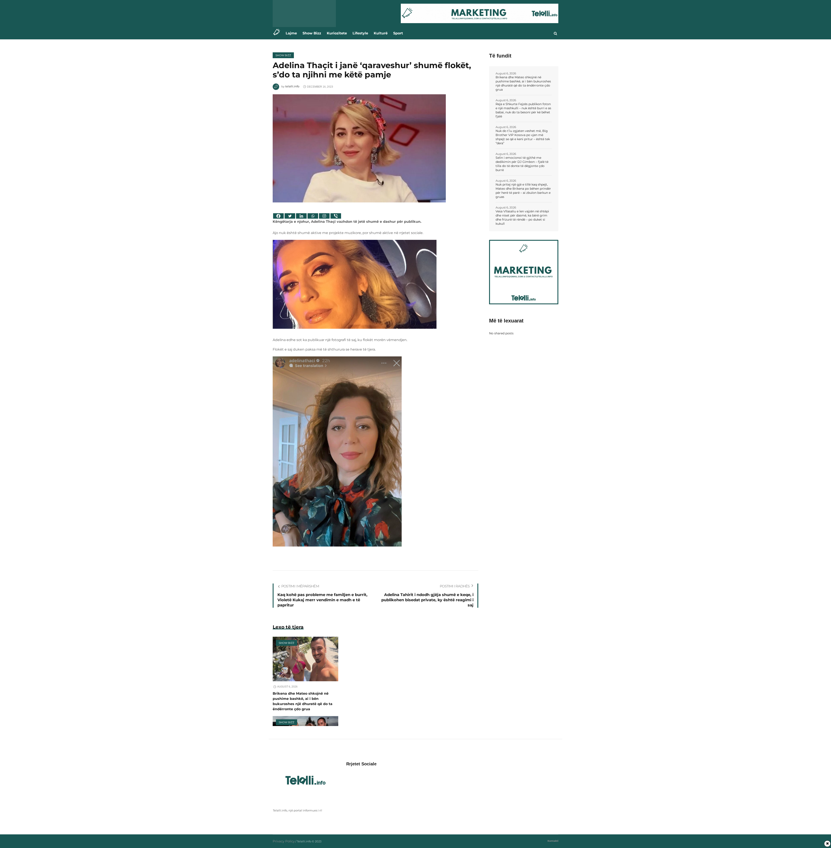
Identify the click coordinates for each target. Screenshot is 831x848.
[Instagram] (324, 216)
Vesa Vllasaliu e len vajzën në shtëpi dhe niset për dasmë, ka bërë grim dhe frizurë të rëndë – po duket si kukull (522, 217)
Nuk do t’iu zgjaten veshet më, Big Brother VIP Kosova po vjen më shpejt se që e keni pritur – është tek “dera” (523, 137)
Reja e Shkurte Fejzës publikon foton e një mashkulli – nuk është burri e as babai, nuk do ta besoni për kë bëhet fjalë (523, 110)
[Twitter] (290, 216)
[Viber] (335, 216)
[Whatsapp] (313, 216)
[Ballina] (278, 33)
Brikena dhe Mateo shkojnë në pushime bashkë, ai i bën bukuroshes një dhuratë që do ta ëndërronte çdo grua (523, 83)
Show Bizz (283, 55)
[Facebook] (278, 216)
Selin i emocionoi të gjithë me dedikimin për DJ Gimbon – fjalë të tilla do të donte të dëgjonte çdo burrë (522, 164)
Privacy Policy (284, 841)
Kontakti (553, 840)
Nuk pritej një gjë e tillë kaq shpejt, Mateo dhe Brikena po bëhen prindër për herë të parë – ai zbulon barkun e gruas (523, 191)
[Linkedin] (301, 216)
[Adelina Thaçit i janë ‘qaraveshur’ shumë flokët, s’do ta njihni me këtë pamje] (359, 148)
